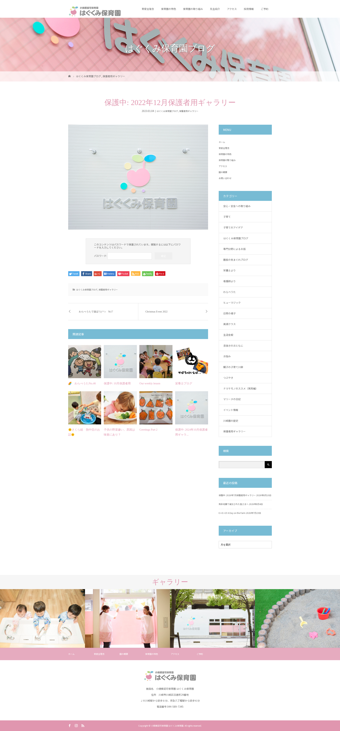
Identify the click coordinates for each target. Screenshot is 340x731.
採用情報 (249, 9)
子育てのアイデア (233, 227)
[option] (42, 618)
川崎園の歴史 (230, 420)
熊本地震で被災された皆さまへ (233, 504)
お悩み (227, 356)
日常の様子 (229, 313)
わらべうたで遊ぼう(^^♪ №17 (96, 311)
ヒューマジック (232, 302)
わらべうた (229, 292)
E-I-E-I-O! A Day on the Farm (232, 512)
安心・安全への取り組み (237, 206)
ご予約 (264, 9)
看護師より (229, 281)
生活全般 (228, 335)
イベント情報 (230, 410)
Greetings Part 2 (148, 429)
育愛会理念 (148, 9)
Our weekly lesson (149, 383)
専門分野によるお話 (234, 249)
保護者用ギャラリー (188, 110)
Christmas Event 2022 (156, 311)
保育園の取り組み (193, 9)
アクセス (232, 9)
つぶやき (228, 377)
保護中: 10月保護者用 (117, 383)
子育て (227, 216)
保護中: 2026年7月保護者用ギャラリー (237, 495)
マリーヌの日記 (232, 399)
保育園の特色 (168, 9)
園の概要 (223, 172)
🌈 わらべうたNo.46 (82, 383)
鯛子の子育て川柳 (233, 367)
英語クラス (229, 324)
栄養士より (229, 270)
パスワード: (100, 256)
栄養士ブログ (183, 383)
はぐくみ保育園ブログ (167, 110)
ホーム (222, 141)
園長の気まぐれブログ (235, 259)
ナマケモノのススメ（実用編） (240, 388)
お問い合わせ (225, 178)
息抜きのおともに (233, 345)
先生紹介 (215, 9)
